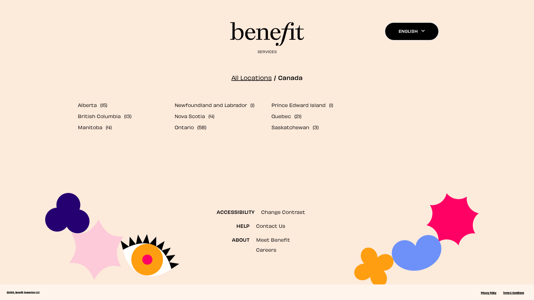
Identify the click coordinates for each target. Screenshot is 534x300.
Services (267, 51)
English (408, 31)
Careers (266, 249)
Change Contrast (283, 211)
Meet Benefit (273, 239)
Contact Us (270, 225)
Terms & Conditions (513, 292)
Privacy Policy (488, 292)
